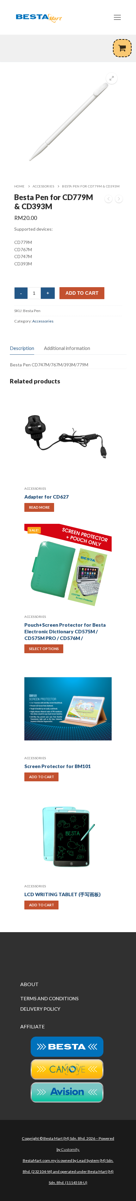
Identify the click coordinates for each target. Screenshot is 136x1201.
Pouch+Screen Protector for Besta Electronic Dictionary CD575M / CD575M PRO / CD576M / (65, 631)
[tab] (22, 348)
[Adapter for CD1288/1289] (119, 200)
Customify (70, 1149)
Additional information (67, 348)
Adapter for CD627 (46, 497)
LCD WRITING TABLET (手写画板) (62, 894)
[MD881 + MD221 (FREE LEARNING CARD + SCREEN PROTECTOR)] (108, 200)
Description (22, 348)
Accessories (43, 186)
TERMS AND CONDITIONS (49, 998)
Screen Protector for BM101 (57, 766)
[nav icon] (117, 17)
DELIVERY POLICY (40, 1009)
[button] (111, 78)
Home (19, 186)
